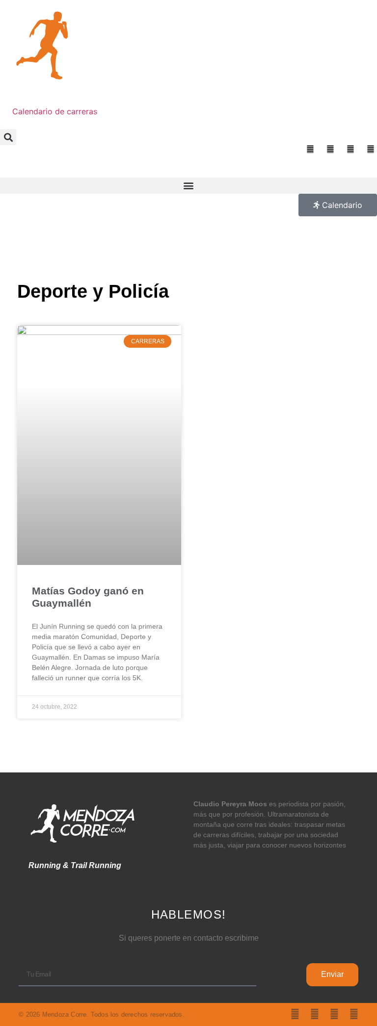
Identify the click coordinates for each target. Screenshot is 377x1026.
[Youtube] (354, 1014)
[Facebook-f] (334, 1014)
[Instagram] (314, 1014)
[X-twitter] (295, 1014)
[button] (8, 137)
